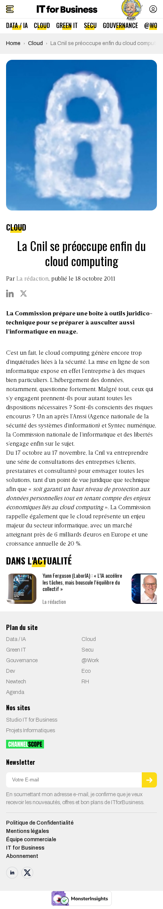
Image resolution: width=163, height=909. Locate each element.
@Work (90, 660)
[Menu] (10, 9)
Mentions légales (27, 831)
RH (85, 681)
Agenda (15, 692)
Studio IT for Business (31, 720)
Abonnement (22, 856)
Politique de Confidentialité (40, 823)
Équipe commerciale (31, 839)
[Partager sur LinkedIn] (10, 293)
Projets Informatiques (30, 730)
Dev (10, 671)
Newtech (16, 681)
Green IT (67, 25)
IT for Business (25, 848)
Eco (86, 671)
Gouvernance (120, 25)
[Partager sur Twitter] (23, 293)
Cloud (42, 25)
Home (13, 43)
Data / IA (17, 25)
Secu (90, 25)
